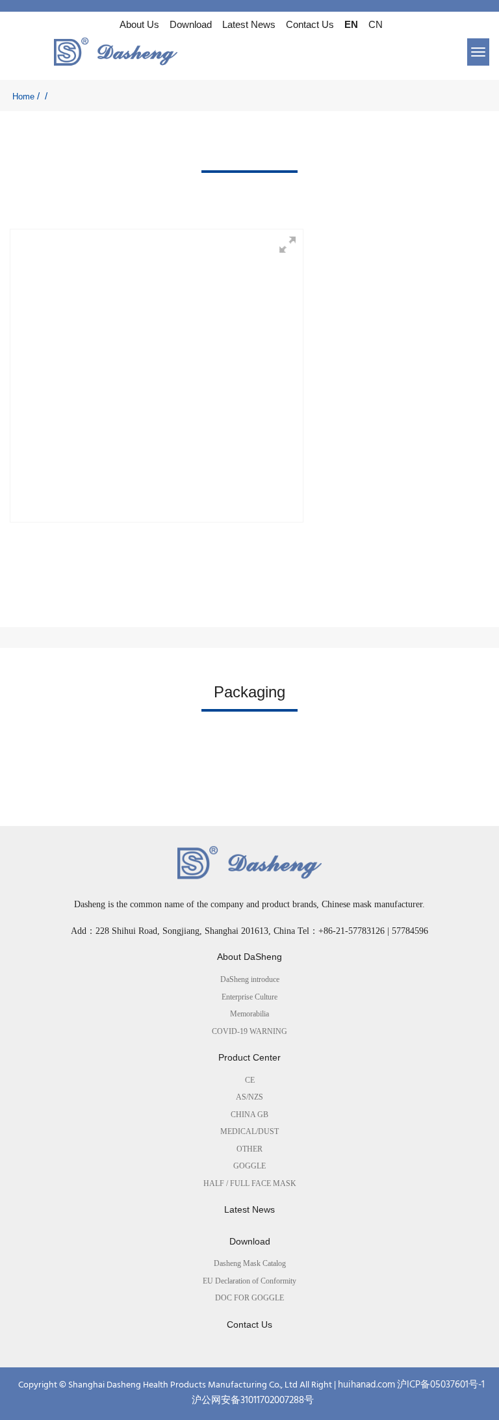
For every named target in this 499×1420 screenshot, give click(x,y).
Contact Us (310, 24)
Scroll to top (18, 1368)
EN (351, 24)
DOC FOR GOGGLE (249, 1297)
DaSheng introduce (249, 979)
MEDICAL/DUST (249, 1131)
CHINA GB (249, 1114)
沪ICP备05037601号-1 (441, 1385)
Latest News (248, 24)
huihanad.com (366, 1385)
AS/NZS (249, 1097)
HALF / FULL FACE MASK (249, 1183)
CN (375, 24)
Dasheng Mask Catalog (250, 1263)
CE (250, 1080)
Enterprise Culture (249, 996)
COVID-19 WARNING (249, 1031)
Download (191, 24)
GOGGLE (249, 1165)
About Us (139, 24)
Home (23, 96)
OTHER (249, 1149)
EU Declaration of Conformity (249, 1280)
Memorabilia (249, 1013)
